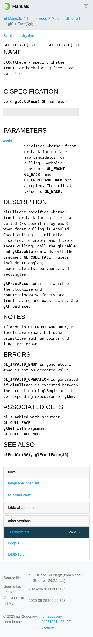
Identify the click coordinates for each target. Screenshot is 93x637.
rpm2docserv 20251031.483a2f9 (56, 619)
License (47, 627)
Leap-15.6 (16, 554)
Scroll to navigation (18, 36)
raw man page (19, 494)
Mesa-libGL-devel (66, 18)
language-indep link (24, 483)
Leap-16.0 (16, 543)
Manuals (14, 18)
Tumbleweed (36, 18)
